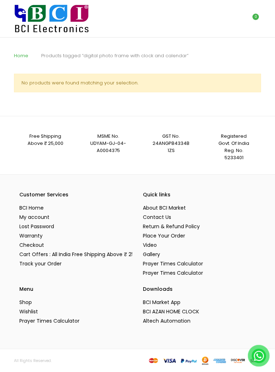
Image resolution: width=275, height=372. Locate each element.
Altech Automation (166, 320)
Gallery (151, 254)
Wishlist (28, 311)
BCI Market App (161, 302)
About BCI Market (164, 207)
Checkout (31, 245)
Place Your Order (164, 235)
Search (222, 18)
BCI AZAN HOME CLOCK (171, 311)
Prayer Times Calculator (173, 263)
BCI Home (31, 207)
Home (21, 55)
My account (34, 217)
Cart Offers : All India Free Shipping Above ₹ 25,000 (75, 254)
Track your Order (40, 263)
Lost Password (36, 226)
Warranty (31, 235)
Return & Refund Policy (171, 226)
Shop (25, 302)
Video (150, 245)
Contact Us (157, 217)
